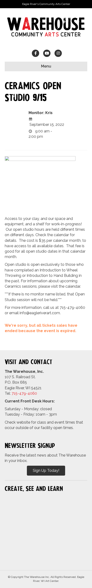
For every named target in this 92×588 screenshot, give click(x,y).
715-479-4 (21, 393)
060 (33, 393)
